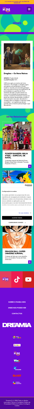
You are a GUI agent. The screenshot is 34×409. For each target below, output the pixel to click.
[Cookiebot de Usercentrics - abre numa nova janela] (25, 185)
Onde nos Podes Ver (17, 308)
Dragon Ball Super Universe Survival (15, 252)
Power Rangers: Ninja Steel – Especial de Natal (16, 155)
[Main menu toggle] (29, 9)
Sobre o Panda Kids (17, 302)
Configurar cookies (16, 222)
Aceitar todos (17, 218)
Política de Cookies (17, 404)
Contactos (17, 314)
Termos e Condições (17, 402)
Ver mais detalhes (24, 213)
